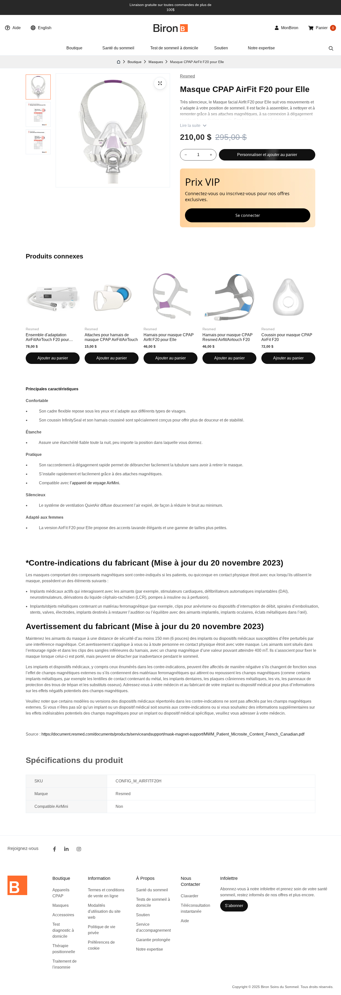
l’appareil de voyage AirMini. (95, 483)
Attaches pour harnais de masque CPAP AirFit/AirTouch (111, 337)
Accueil (119, 62)
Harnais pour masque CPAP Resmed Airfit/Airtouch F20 (227, 337)
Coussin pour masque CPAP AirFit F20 (286, 337)
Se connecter (247, 215)
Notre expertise (261, 48)
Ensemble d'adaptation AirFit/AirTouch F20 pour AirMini (47, 337)
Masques (156, 62)
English (44, 28)
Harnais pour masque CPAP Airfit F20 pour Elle (169, 337)
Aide (16, 28)
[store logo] (170, 28)
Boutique (135, 62)
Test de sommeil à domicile (174, 48)
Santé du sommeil (118, 48)
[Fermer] (308, 175)
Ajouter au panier (52, 358)
